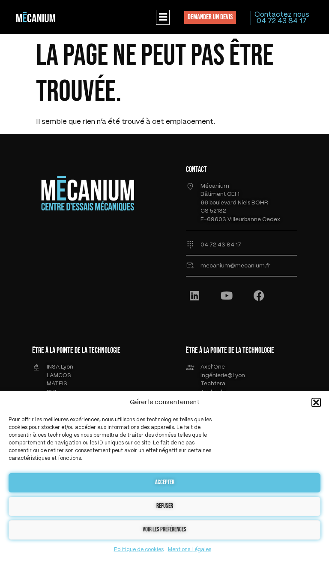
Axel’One (212, 367)
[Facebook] (258, 295)
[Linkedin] (194, 295)
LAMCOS (59, 375)
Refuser (164, 506)
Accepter (164, 482)
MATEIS (57, 384)
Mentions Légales (189, 549)
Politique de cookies (139, 549)
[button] (316, 402)
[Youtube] (226, 295)
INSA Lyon (60, 367)
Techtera (212, 384)
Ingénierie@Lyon (222, 375)
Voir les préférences (164, 529)
